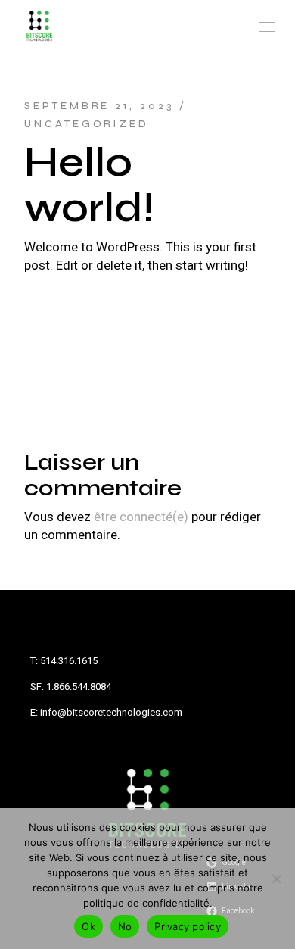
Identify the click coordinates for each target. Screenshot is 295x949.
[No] (276, 878)
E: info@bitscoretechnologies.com (106, 712)
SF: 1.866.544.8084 (70, 686)
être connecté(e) (141, 516)
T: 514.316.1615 (64, 661)
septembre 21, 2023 (99, 106)
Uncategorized (86, 124)
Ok (88, 926)
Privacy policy (187, 926)
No (125, 926)
